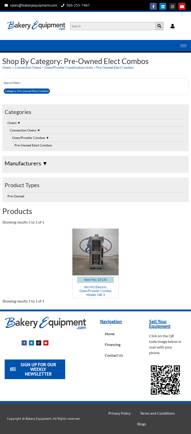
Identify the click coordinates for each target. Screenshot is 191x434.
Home (110, 333)
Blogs (141, 424)
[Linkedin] (162, 6)
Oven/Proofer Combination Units (68, 67)
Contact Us (114, 355)
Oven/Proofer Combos (30, 138)
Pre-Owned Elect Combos (115, 67)
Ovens (6, 67)
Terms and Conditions (157, 413)
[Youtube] (181, 6)
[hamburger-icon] (183, 45)
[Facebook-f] (153, 6)
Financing (112, 344)
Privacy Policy (119, 413)
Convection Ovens (28, 67)
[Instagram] (172, 6)
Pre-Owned (15, 196)
